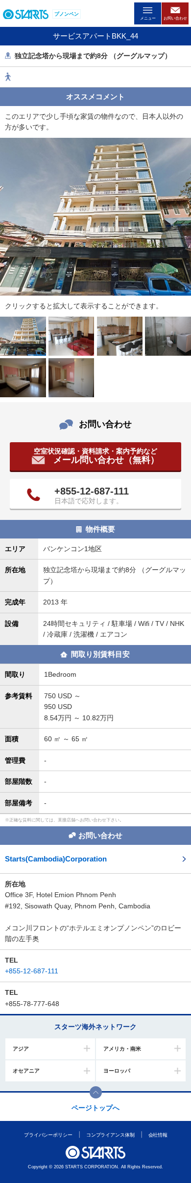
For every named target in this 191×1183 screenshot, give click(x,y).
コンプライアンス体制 (110, 1135)
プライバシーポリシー (48, 1135)
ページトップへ (95, 1108)
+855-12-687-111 (91, 491)
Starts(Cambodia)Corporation (56, 859)
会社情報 (157, 1135)
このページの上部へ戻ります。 (96, 1092)
